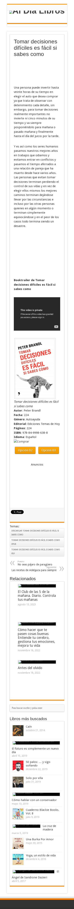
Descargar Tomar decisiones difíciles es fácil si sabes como (35, 533)
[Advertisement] (33, 71)
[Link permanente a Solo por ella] (18, 782)
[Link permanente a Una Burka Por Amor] (18, 843)
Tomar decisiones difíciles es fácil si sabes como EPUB (35, 542)
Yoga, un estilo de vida (41, 855)
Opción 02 (25, 450)
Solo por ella (34, 778)
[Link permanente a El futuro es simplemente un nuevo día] (36, 742)
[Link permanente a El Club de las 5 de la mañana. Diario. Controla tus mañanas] (37, 585)
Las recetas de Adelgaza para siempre (33, 569)
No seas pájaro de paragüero (35, 563)
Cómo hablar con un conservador (34, 800)
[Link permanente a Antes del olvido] (37, 662)
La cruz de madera (49, 827)
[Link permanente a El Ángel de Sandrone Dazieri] (33, 871)
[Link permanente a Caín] (18, 730)
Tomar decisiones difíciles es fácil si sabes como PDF (35, 552)
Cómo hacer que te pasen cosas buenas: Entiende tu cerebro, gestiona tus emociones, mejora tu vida (36, 637)
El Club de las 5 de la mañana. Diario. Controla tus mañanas (37, 596)
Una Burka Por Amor (40, 839)
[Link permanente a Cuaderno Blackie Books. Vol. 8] (18, 813)
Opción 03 (48, 450)
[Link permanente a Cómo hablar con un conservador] (36, 794)
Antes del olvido (30, 668)
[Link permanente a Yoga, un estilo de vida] (18, 859)
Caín (29, 726)
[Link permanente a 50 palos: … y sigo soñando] (18, 766)
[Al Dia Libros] (37, 12)
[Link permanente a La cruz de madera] (26, 826)
